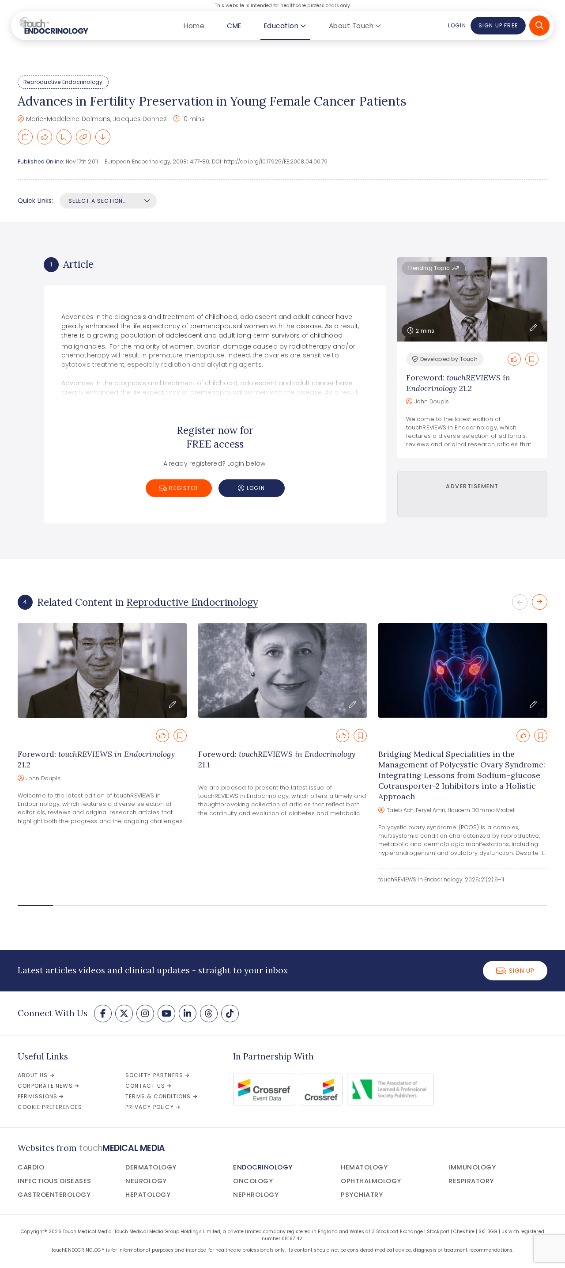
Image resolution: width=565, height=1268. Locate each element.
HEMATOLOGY (364, 1167)
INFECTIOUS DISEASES (54, 1181)
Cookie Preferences (50, 1107)
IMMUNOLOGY (472, 1167)
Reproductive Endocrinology (62, 82)
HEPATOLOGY (147, 1194)
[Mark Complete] (44, 136)
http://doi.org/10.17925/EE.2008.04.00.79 (276, 161)
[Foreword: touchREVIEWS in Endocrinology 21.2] (102, 670)
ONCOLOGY (253, 1181)
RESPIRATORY (471, 1181)
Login (457, 25)
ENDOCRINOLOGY (263, 1167)
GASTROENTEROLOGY (54, 1194)
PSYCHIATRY (362, 1194)
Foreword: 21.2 (458, 382)
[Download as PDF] (102, 136)
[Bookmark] (64, 136)
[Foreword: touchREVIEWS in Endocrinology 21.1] (282, 670)
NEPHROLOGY (256, 1194)
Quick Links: (35, 200)
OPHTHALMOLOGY (371, 1181)
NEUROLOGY (146, 1181)
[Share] (25, 136)
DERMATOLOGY (151, 1167)
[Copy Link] (83, 136)
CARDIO (31, 1167)
